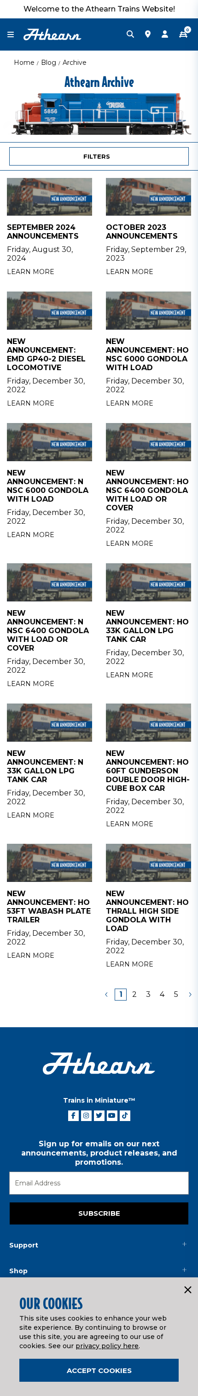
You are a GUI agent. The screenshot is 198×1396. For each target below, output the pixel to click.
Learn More (30, 272)
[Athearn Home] (52, 34)
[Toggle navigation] (15, 35)
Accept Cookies (99, 1370)
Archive (75, 62)
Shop (18, 1271)
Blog (48, 62)
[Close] (187, 1290)
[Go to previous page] (107, 995)
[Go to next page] (190, 995)
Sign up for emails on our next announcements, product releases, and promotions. (99, 1153)
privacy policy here (107, 1346)
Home (24, 62)
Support (23, 1245)
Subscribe (99, 1213)
